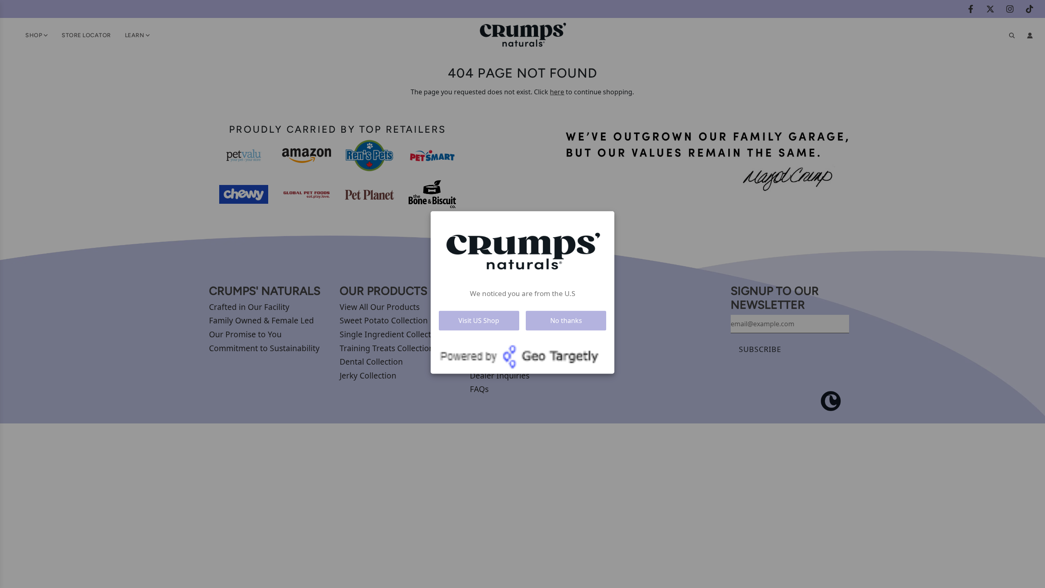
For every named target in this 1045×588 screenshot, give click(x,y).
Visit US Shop (478, 320)
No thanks (566, 320)
